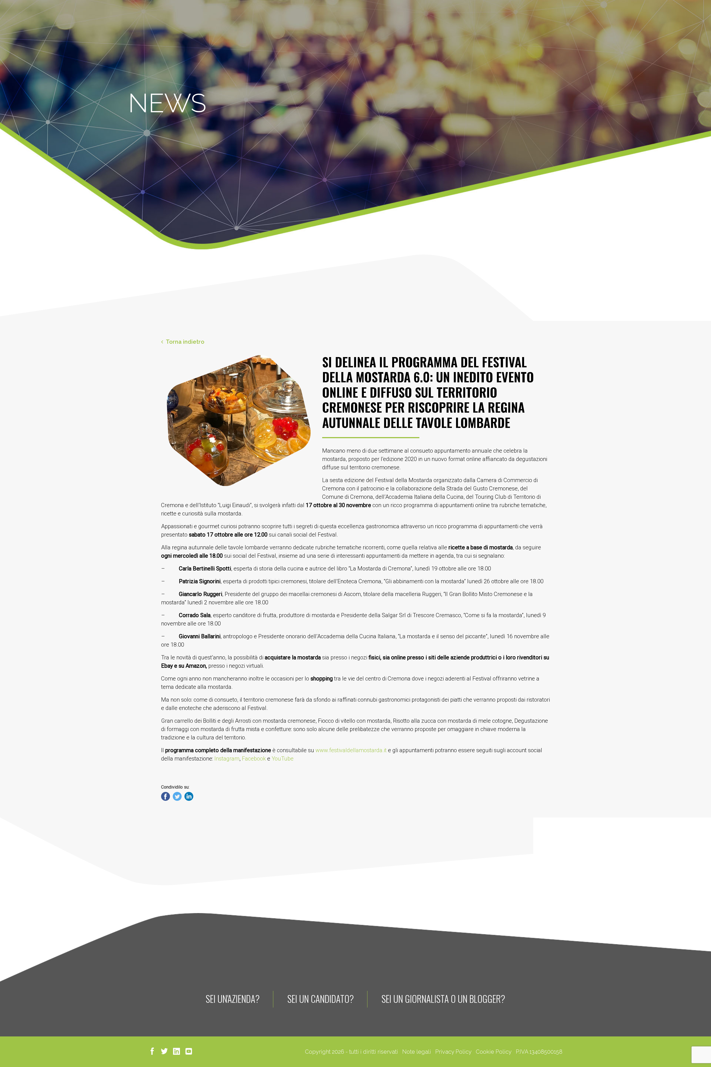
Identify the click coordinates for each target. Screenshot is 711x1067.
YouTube (282, 758)
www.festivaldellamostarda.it (351, 750)
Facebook (254, 758)
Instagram (226, 758)
